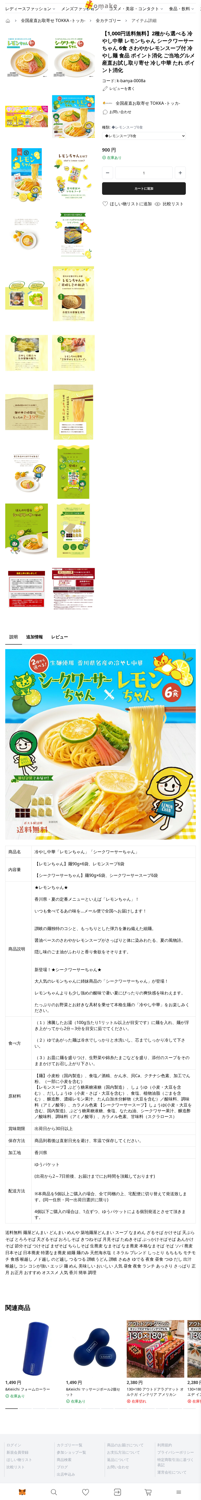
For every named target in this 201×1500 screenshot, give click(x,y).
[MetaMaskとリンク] (22, 1492)
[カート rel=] (148, 1492)
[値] (180, 173)
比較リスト (16, 1466)
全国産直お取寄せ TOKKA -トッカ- (148, 103)
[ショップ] (107, 103)
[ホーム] (7, 20)
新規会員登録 (18, 1452)
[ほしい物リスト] (85, 1492)
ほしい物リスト (19, 1459)
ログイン (14, 1444)
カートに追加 (144, 188)
